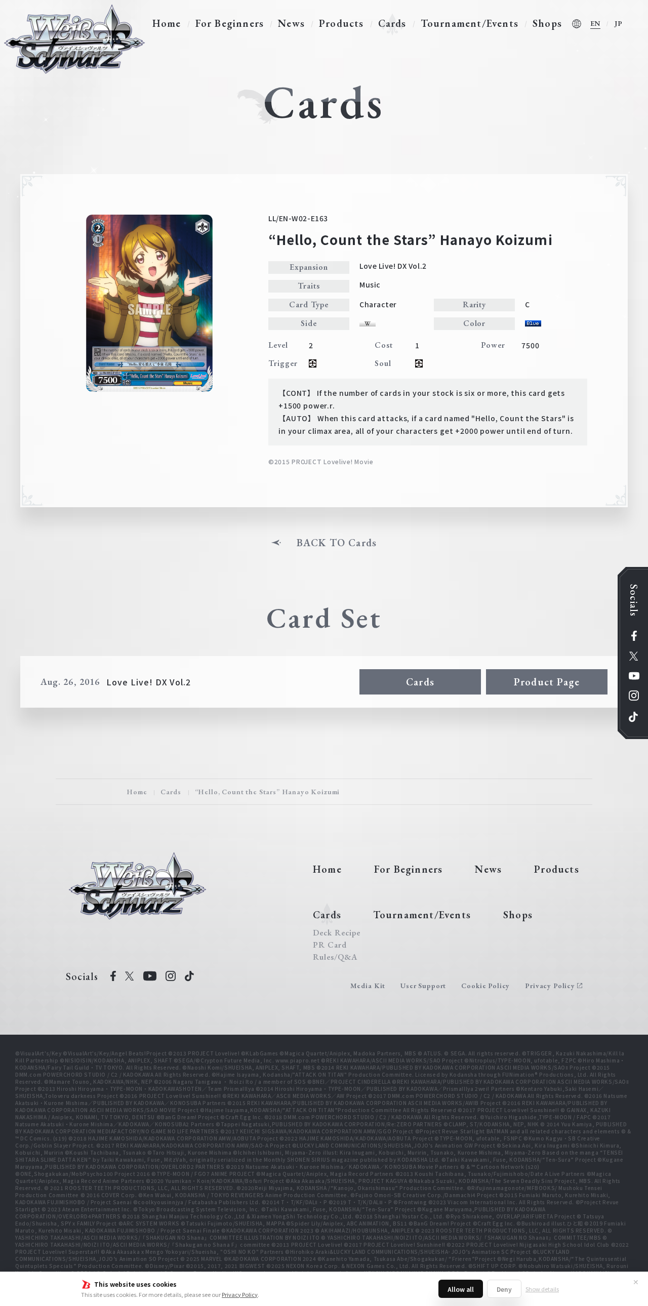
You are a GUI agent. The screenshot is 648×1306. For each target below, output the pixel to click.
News (291, 23)
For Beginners (229, 23)
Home (166, 23)
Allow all (461, 1289)
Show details (542, 1289)
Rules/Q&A (335, 957)
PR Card (330, 945)
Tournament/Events (469, 23)
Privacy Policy (240, 1294)
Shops (547, 23)
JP (619, 23)
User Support (423, 985)
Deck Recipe (336, 933)
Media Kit (368, 985)
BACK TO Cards (337, 543)
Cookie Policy (485, 985)
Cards (392, 23)
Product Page (547, 681)
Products (341, 23)
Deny (504, 1289)
